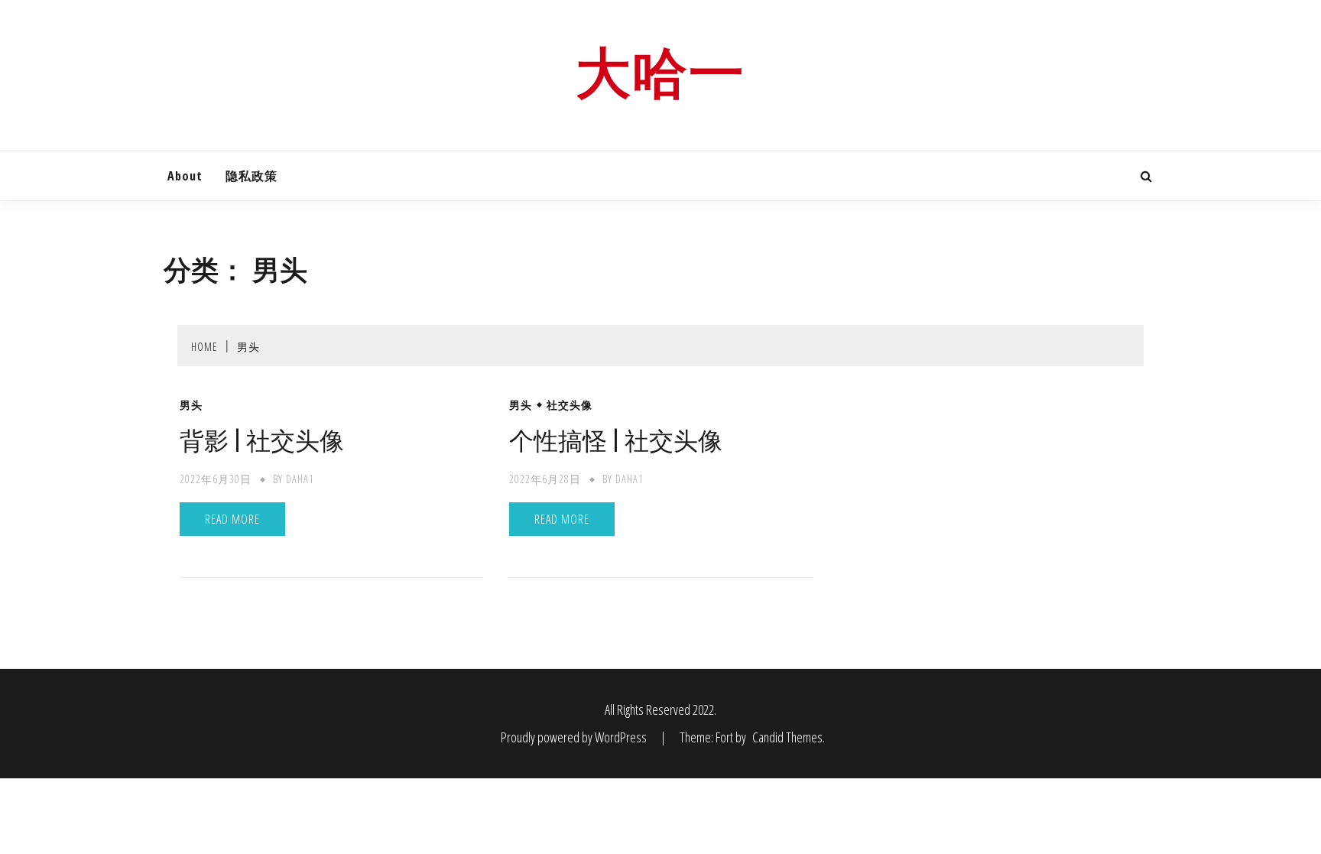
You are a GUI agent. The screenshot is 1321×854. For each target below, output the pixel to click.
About (185, 175)
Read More (232, 519)
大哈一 (660, 73)
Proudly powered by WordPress (575, 737)
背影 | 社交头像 (262, 440)
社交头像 (569, 405)
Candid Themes (787, 737)
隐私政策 (252, 175)
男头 (191, 405)
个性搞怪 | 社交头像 (615, 440)
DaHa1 (300, 479)
